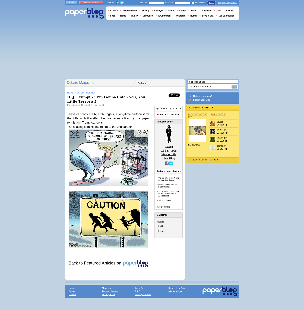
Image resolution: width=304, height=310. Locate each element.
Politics (161, 226)
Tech (218, 10)
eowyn (220, 121)
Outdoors (180, 16)
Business (206, 10)
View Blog (169, 158)
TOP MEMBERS (218, 114)
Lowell (100, 105)
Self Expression (226, 16)
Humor (193, 16)
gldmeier (221, 146)
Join (216, 160)
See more (165, 207)
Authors (142, 83)
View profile (169, 154)
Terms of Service (110, 291)
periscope (222, 129)
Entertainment (130, 10)
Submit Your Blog (201, 100)
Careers (72, 294)
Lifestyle (158, 10)
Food (112, 16)
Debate (161, 221)
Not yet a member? (202, 96)
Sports (182, 10)
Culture (114, 10)
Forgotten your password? (227, 3)
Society (161, 230)
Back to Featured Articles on (95, 263)
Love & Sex (208, 16)
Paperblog (84, 13)
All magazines (175, 291)
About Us (106, 288)
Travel (194, 10)
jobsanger (222, 138)
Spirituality (148, 16)
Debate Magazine (80, 83)
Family (134, 16)
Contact (72, 291)
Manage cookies (143, 294)
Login (211, 3)
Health (171, 10)
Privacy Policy (108, 294)
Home (71, 3)
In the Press (140, 288)
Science (230, 10)
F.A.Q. (138, 291)
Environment (164, 16)
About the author (199, 160)
